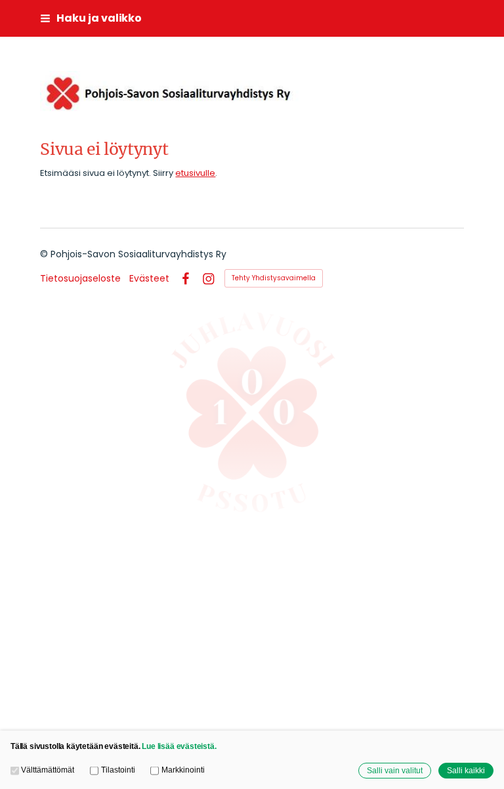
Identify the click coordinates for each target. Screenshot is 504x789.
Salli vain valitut (395, 770)
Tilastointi (118, 769)
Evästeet (149, 278)
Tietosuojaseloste (80, 278)
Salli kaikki (466, 770)
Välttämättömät (47, 769)
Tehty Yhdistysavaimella (274, 278)
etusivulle (195, 173)
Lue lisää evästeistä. (179, 746)
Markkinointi (182, 769)
